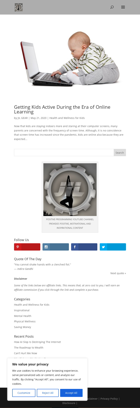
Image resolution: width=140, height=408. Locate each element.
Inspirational (22, 310)
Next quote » (118, 273)
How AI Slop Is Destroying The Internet (37, 342)
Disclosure (68, 403)
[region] (47, 379)
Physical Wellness (25, 321)
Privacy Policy (109, 398)
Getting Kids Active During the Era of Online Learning (62, 109)
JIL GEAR (23, 118)
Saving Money (22, 327)
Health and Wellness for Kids (67, 118)
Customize (24, 393)
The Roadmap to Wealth (28, 347)
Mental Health (22, 316)
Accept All (71, 393)
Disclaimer (91, 398)
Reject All (47, 393)
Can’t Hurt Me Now (25, 353)
